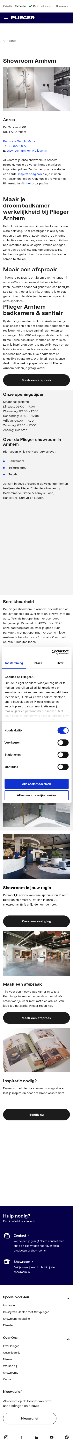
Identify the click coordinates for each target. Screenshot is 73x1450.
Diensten (8, 1325)
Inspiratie (9, 1305)
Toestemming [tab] (13, 663)
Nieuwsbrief (29, 1418)
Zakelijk (7, 6)
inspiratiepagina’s (30, 174)
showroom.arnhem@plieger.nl (27, 150)
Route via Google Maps (19, 141)
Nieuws (7, 1359)
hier (28, 183)
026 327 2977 (16, 146)
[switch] (63, 742)
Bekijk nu (36, 1114)
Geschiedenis (11, 1352)
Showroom (62, 6)
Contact (8, 1379)
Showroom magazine (16, 1318)
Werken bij (10, 1366)
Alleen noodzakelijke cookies (36, 795)
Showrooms (10, 1261)
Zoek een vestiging (36, 921)
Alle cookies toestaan (36, 784)
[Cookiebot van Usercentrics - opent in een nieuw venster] (52, 652)
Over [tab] (60, 663)
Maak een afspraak (37, 380)
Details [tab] (37, 663)
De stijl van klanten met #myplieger (26, 1312)
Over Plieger (11, 1346)
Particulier (20, 6)
